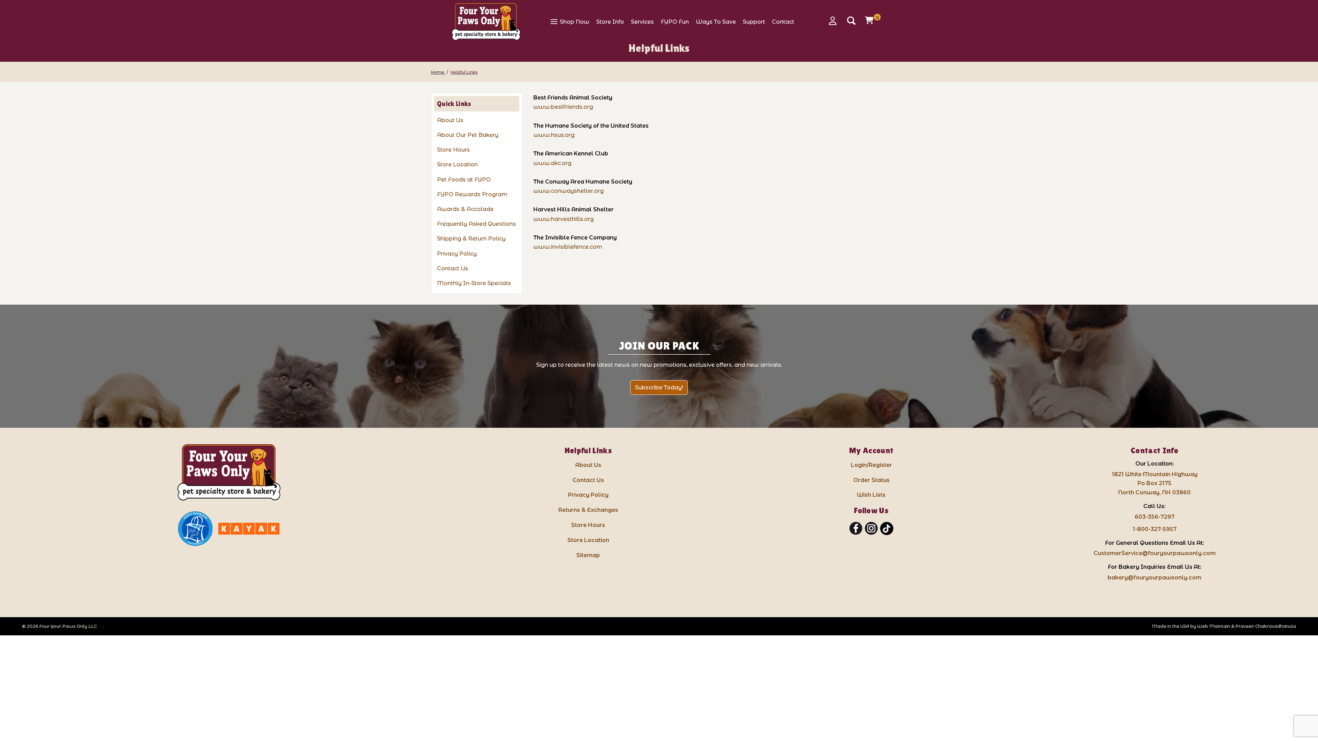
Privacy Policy (457, 253)
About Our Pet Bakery (467, 135)
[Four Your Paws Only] (486, 21)
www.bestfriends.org (563, 107)
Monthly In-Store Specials (474, 283)
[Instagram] (871, 528)
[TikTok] (886, 528)
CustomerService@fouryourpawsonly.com (1155, 553)
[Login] (835, 20)
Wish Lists (871, 495)
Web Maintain (1213, 626)
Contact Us (452, 268)
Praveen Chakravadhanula (1265, 626)
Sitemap (588, 555)
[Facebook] (856, 528)
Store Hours (453, 149)
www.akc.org (552, 163)
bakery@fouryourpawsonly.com (1154, 577)
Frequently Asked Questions (476, 224)
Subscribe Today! (659, 387)
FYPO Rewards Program (472, 194)
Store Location (457, 164)
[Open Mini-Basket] (870, 20)
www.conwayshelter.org (568, 191)
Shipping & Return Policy (471, 238)
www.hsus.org (554, 135)
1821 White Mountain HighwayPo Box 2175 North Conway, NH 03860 (1155, 483)
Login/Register (871, 465)
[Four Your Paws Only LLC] (228, 472)
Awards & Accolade (465, 209)
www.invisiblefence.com (567, 247)
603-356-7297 (1155, 517)
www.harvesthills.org (563, 219)
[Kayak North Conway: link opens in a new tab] (249, 528)
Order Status (871, 480)
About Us (450, 120)
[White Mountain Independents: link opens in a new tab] (195, 528)
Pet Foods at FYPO (464, 179)
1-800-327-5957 (1155, 529)
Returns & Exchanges (588, 510)
